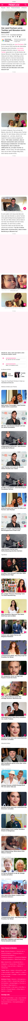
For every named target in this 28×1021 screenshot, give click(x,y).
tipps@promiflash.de (7, 382)
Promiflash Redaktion (16, 34)
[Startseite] (14, 4)
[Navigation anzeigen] (2, 4)
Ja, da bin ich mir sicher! (13, 359)
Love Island (20, 48)
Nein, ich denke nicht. (12, 365)
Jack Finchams (19, 44)
